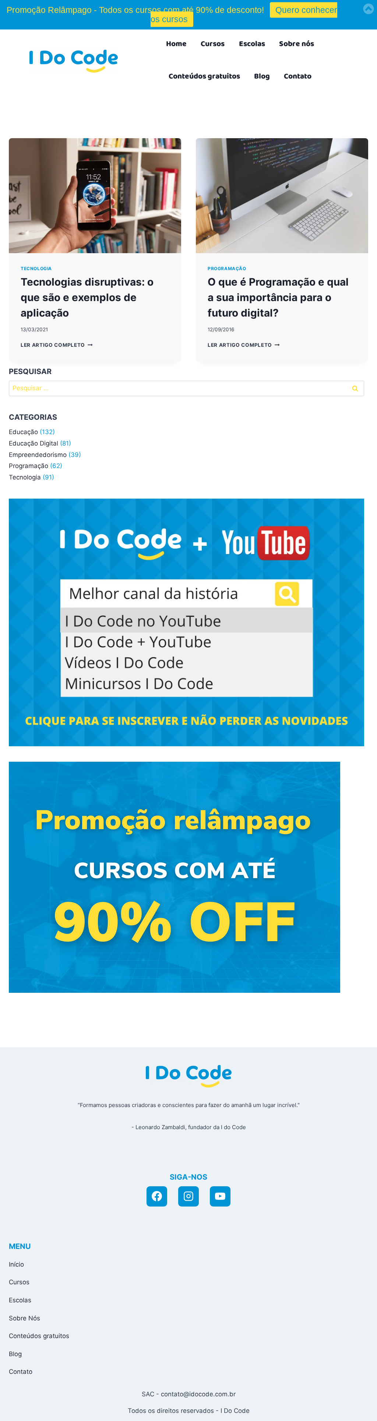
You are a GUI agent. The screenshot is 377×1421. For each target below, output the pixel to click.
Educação (23, 432)
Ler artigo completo (56, 345)
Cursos (213, 44)
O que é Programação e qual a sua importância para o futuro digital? (278, 297)
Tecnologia (36, 268)
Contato (297, 76)
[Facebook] (157, 1196)
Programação (227, 268)
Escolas (252, 44)
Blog (262, 76)
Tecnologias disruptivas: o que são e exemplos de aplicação (87, 297)
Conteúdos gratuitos (204, 76)
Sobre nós (296, 44)
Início (16, 1264)
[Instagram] (188, 1196)
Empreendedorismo (38, 454)
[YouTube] (220, 1196)
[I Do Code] (73, 61)
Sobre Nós (24, 1318)
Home (176, 44)
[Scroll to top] (304, 1407)
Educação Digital (33, 443)
